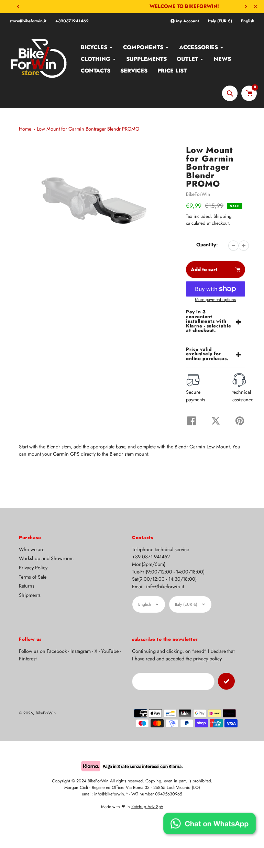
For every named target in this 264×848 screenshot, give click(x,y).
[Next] (245, 6)
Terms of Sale (32, 576)
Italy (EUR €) (220, 21)
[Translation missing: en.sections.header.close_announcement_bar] (255, 6)
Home (25, 128)
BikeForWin (198, 194)
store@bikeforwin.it (28, 21)
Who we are (31, 549)
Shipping (222, 216)
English (247, 21)
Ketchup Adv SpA (147, 807)
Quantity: (207, 244)
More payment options (215, 300)
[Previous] (18, 6)
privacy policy (207, 658)
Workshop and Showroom (46, 558)
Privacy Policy (33, 567)
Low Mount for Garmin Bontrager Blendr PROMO (88, 128)
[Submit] (226, 681)
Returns (26, 585)
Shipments (30, 595)
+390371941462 (72, 21)
